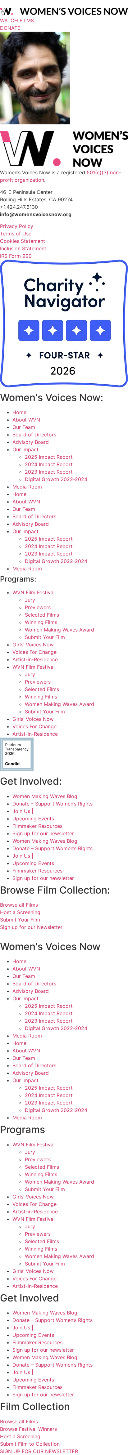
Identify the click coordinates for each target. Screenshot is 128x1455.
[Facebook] (4, 934)
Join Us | (22, 811)
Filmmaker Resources (37, 826)
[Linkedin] (42, 934)
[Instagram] (12, 934)
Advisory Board (30, 442)
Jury (30, 600)
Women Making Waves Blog (44, 796)
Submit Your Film (45, 637)
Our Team (23, 427)
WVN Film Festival (33, 592)
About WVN (26, 420)
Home (19, 412)
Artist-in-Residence (35, 659)
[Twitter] (19, 934)
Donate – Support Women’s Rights (52, 804)
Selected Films (42, 615)
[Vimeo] (27, 934)
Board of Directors (34, 434)
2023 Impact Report (49, 472)
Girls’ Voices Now (33, 644)
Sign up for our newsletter (43, 833)
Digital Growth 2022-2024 (56, 479)
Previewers (38, 607)
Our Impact (25, 449)
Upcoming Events (33, 818)
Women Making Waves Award (59, 630)
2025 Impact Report (49, 457)
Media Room (27, 487)
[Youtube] (35, 934)
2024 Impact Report (49, 464)
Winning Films (41, 622)
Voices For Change (34, 652)
